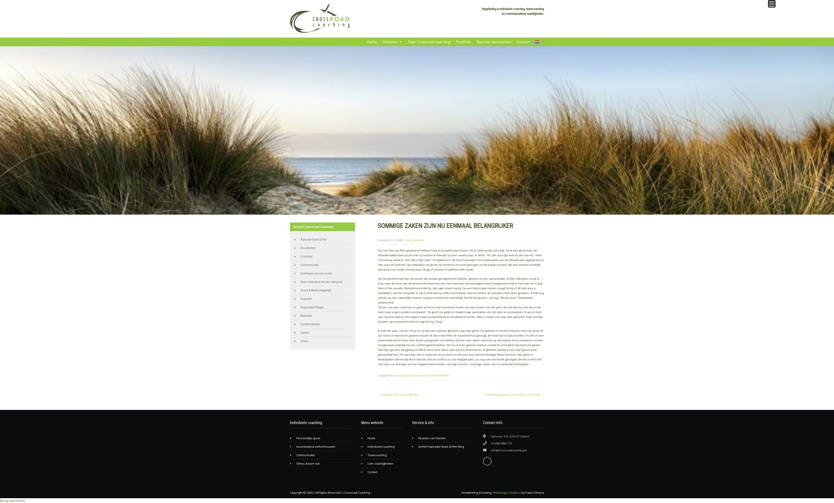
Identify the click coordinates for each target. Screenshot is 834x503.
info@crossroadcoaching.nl (509, 450)
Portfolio (463, 41)
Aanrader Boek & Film (314, 239)
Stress (305, 341)
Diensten (389, 41)
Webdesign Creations (507, 493)
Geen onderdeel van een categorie (322, 282)
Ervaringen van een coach (410, 375)
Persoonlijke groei (308, 438)
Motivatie (306, 315)
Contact (523, 41)
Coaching (306, 256)
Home (372, 41)
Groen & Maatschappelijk (316, 290)
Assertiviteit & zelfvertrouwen (315, 447)
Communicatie (310, 265)
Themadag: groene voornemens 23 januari (514, 394)
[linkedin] (487, 461)
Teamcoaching (377, 455)
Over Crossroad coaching (429, 41)
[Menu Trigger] (772, 4)
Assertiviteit (308, 248)
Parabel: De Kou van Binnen (398, 394)
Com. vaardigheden (380, 463)
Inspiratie (306, 299)
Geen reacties (414, 240)
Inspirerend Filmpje (312, 307)
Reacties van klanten (494, 41)
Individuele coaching (380, 447)
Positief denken (439, 375)
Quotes (305, 332)
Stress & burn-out (307, 463)
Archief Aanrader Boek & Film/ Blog (441, 447)
